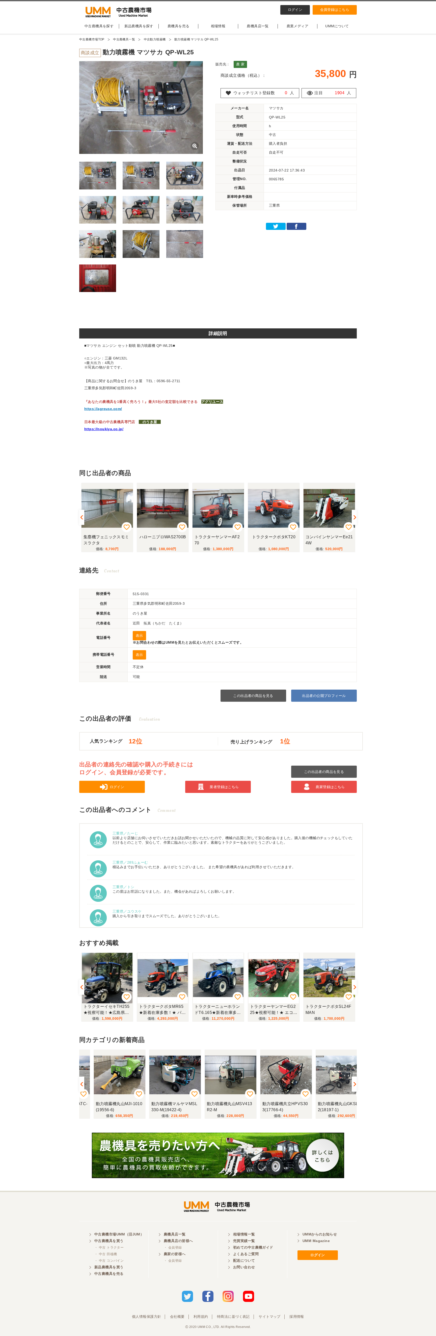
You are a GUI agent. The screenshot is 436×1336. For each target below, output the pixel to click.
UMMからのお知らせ (320, 1234)
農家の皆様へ (175, 1254)
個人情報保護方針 (146, 1317)
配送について (244, 1260)
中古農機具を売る (108, 1274)
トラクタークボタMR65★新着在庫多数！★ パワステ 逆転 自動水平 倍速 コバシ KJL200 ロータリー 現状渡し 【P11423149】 (162, 1010)
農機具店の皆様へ (178, 1241)
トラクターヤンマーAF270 (216, 540)
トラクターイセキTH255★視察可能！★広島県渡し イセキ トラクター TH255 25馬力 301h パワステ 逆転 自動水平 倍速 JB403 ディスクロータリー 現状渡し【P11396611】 (106, 1010)
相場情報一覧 (244, 1234)
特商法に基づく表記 (233, 1317)
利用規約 (201, 1317)
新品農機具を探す (138, 26)
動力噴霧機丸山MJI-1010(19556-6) (106, 1107)
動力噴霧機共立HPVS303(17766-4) (272, 1107)
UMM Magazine (316, 1241)
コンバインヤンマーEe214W (328, 540)
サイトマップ (270, 1317)
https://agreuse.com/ (103, 409)
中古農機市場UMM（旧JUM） (119, 1234)
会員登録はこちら (334, 10)
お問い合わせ (244, 1267)
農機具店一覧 (258, 26)
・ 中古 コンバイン (109, 1260)
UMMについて (337, 26)
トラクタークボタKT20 (273, 537)
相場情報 (218, 26)
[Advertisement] (218, 312)
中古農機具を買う (108, 1241)
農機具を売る (178, 26)
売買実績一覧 (244, 1241)
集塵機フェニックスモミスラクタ (106, 540)
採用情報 (296, 1317)
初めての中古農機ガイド (253, 1247)
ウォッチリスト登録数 (254, 93)
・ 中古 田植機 (105, 1254)
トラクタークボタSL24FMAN (328, 1009)
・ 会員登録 (173, 1247)
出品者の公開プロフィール (324, 696)
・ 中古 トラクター (109, 1247)
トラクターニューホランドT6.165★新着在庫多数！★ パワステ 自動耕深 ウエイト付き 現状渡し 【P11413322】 (217, 1010)
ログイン (295, 10)
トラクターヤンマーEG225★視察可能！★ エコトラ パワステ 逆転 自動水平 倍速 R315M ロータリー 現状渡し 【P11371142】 (273, 1010)
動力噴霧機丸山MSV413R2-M (216, 1107)
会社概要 (177, 1317)
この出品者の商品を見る (253, 696)
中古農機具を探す (99, 26)
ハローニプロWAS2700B (162, 537)
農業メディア (298, 26)
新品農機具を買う (108, 1267)
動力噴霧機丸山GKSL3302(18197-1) (329, 1107)
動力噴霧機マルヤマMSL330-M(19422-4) (162, 1107)
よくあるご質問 (246, 1254)
